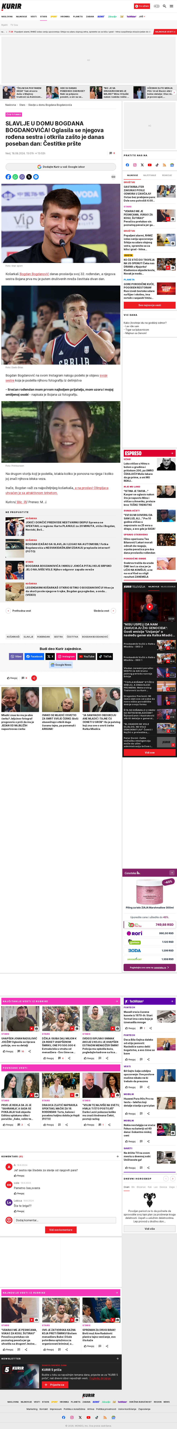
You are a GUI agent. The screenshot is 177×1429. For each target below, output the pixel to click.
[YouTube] (149, 165)
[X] (142, 165)
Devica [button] (163, 1187)
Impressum (56, 1409)
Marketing (32, 1409)
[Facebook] (127, 165)
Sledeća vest (101, 610)
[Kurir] (11, 6)
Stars (22, 104)
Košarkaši (13, 636)
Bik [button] (133, 1187)
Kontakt (44, 1409)
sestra (58, 636)
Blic (19, 502)
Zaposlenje (144, 1409)
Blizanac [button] (141, 1187)
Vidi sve (150, 752)
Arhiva (90, 1409)
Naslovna (10, 104)
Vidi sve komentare (60, 1229)
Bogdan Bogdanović (34, 274)
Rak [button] (150, 1187)
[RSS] (164, 165)
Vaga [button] (172, 1187)
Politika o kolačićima (74, 1409)
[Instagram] (135, 165)
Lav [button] (156, 1187)
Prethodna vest (21, 610)
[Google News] (172, 165)
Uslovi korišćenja (127, 1409)
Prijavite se (57, 1384)
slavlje (28, 636)
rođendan (43, 636)
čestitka (72, 636)
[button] (112, 153)
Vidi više (150, 1228)
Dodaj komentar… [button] (27, 1220)
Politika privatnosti (106, 1409)
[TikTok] (157, 165)
